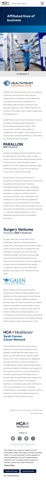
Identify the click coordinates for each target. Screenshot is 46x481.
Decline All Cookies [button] (11, 471)
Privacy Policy (9, 465)
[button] (12, 475)
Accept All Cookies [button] (28, 471)
